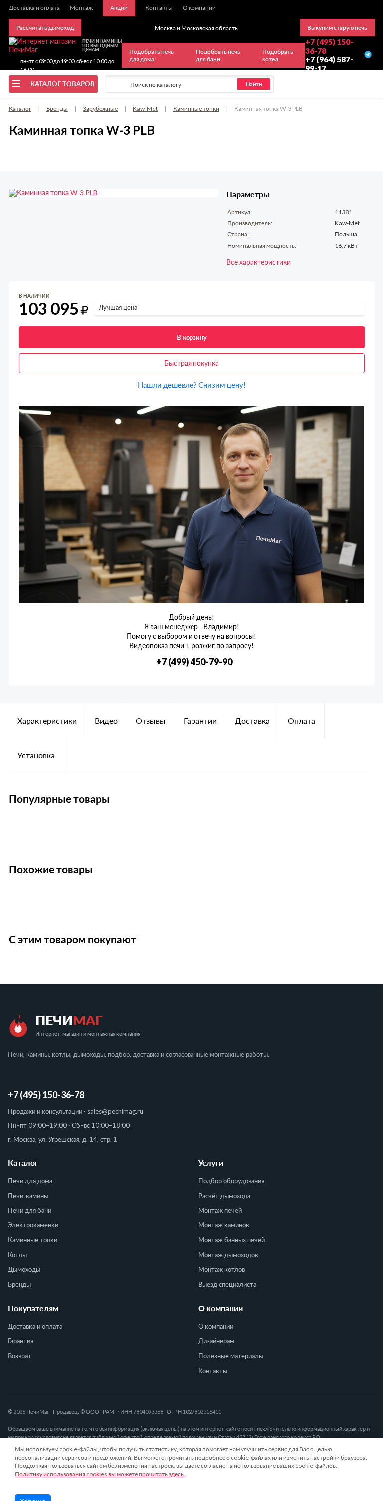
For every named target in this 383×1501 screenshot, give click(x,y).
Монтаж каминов (223, 1225)
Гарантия (20, 1341)
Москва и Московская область (196, 28)
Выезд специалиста (227, 1284)
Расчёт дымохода (224, 1196)
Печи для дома (30, 1181)
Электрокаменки (33, 1225)
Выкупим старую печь (337, 27)
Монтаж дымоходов (228, 1255)
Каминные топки (196, 108)
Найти (254, 84)
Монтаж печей (220, 1210)
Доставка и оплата (35, 1326)
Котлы (17, 1255)
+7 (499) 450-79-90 (194, 662)
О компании (215, 1326)
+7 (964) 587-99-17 (329, 63)
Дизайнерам (216, 1341)
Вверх (359, 1438)
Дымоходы (24, 1269)
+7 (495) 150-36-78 (46, 1094)
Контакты (212, 1371)
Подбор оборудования (231, 1181)
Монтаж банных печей (231, 1240)
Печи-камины (28, 1196)
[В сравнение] (358, 297)
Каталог (20, 108)
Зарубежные (100, 108)
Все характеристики (258, 262)
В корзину (192, 337)
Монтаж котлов (221, 1269)
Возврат (19, 1356)
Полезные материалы (230, 1356)
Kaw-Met (145, 108)
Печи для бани (29, 1210)
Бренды (57, 108)
